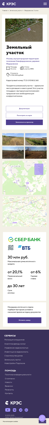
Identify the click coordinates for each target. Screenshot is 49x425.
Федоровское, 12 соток (31, 10)
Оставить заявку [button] (24, 320)
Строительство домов (13, 356)
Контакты (9, 393)
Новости (8, 382)
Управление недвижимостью (16, 348)
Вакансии (9, 386)
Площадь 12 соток (13, 68)
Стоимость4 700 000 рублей (16, 74)
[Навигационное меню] (45, 4)
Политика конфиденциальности (18, 374)
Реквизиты (9, 389)
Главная (4, 10)
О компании (10, 378)
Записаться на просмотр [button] (24, 122)
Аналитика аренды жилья (14, 344)
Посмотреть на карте (24, 115)
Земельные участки (16, 10)
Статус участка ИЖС (29, 68)
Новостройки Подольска (14, 363)
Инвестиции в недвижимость (16, 352)
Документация (24, 109)
